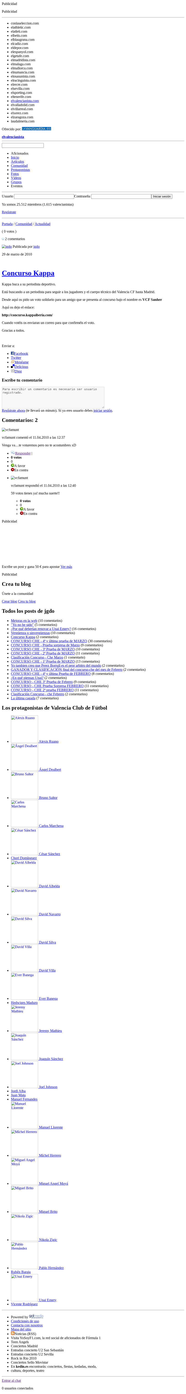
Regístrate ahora (13, 410)
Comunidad (19, 166)
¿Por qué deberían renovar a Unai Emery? (41, 629)
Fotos (15, 174)
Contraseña (82, 196)
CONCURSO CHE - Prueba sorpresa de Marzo (45, 645)
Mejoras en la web (24, 621)
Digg (18, 371)
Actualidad (42, 224)
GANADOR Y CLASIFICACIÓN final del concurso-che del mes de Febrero (66, 669)
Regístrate (9, 212)
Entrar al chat (11, 1380)
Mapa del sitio (21, 1329)
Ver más (66, 567)
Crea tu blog (27, 601)
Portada (7, 224)
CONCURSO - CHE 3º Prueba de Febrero (42, 682)
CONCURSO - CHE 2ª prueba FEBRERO (42, 690)
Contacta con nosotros (27, 1325)
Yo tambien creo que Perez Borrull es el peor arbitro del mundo (56, 665)
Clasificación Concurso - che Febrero (37, 694)
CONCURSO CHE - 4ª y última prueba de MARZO (49, 641)
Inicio (15, 157)
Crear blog (9, 601)
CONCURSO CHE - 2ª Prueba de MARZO (43, 653)
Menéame (22, 362)
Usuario (7, 196)
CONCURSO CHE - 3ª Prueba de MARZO (43, 649)
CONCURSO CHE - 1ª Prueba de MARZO (43, 661)
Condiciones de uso (25, 1321)
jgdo (36, 246)
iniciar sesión (102, 410)
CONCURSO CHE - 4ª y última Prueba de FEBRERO (51, 674)
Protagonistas (20, 170)
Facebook (21, 353)
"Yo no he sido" (22, 625)
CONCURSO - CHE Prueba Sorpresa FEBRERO (47, 686)
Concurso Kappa (28, 273)
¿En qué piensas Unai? (27, 678)
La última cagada (23, 698)
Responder (23, 453)
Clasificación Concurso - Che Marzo (37, 657)
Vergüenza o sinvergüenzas (30, 633)
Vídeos (16, 178)
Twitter (16, 358)
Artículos (17, 161)
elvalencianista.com (25, 101)
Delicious (21, 367)
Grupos (16, 182)
